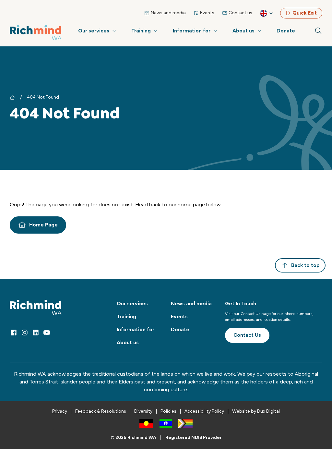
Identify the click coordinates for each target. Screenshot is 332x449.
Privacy (59, 411)
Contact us (240, 13)
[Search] (318, 31)
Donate (286, 30)
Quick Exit (304, 13)
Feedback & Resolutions (100, 411)
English (267, 13)
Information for (191, 30)
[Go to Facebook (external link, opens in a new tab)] (14, 332)
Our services (93, 30)
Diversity (143, 411)
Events (207, 13)
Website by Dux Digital (256, 411)
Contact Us (247, 335)
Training (141, 30)
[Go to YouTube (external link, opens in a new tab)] (47, 332)
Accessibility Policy (204, 411)
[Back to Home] (36, 32)
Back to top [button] (305, 265)
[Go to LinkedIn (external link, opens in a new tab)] (36, 332)
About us (243, 30)
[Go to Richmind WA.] (12, 97)
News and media (168, 13)
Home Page (43, 224)
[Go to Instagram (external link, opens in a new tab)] (25, 332)
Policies (168, 411)
